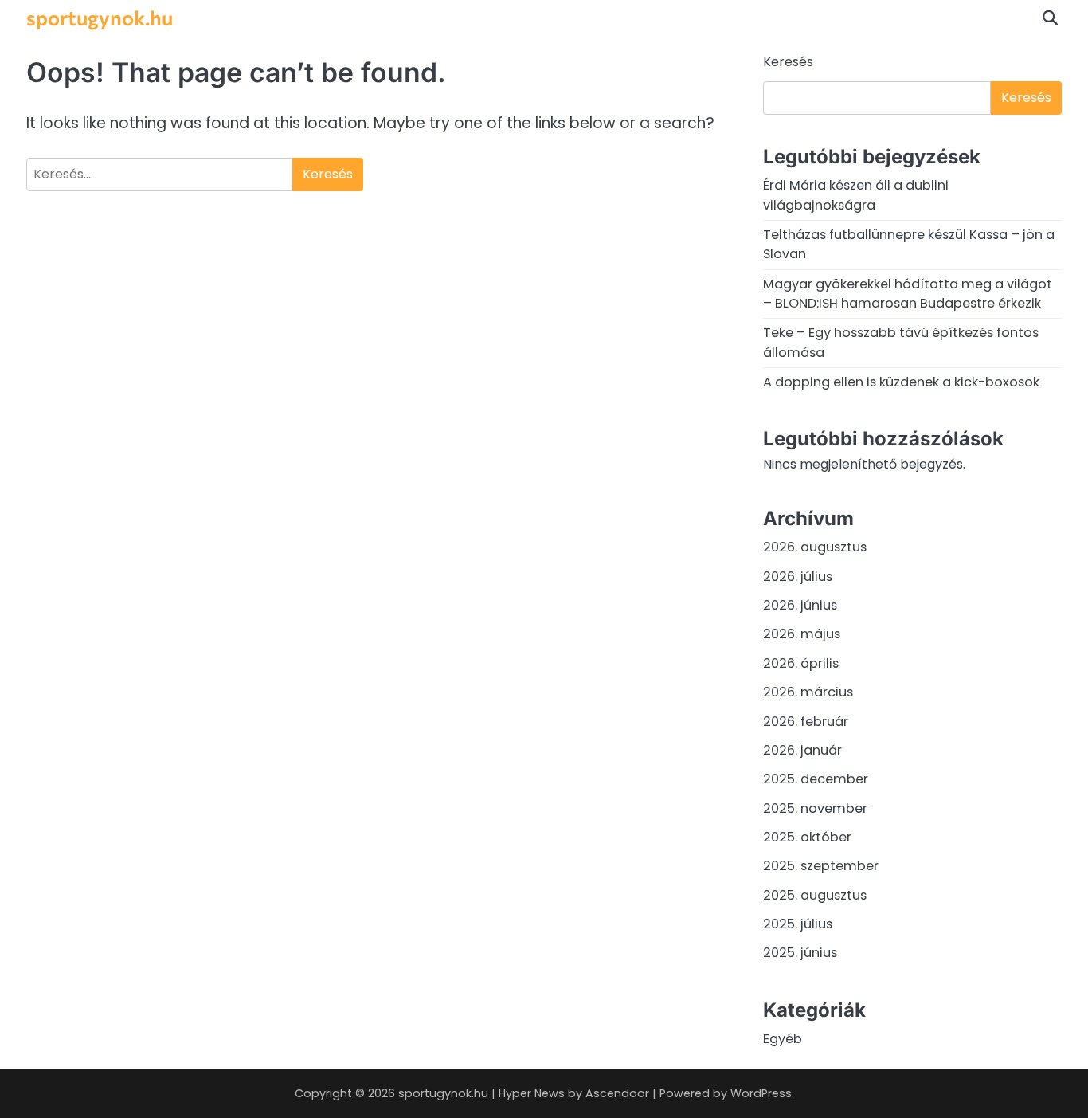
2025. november (815, 808)
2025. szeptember (821, 866)
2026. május (801, 634)
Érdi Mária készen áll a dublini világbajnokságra (856, 195)
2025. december (815, 779)
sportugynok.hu (99, 17)
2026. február (805, 721)
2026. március (808, 692)
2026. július (797, 576)
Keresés (788, 62)
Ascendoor (617, 1093)
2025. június (800, 952)
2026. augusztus (815, 547)
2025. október (807, 837)
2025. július (797, 924)
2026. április (801, 663)
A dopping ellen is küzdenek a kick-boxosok (901, 382)
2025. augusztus (815, 895)
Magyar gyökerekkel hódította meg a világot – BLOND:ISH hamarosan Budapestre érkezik (907, 293)
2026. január (802, 750)
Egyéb (782, 1039)
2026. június (800, 605)
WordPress (761, 1093)
